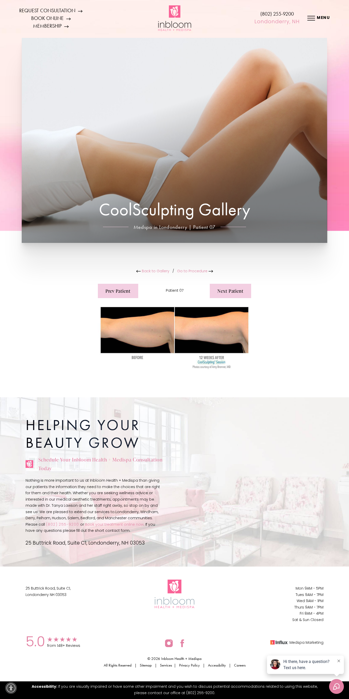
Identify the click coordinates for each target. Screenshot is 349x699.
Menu (323, 18)
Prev (118, 291)
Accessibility (217, 665)
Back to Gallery (155, 271)
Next (230, 291)
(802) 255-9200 (277, 13)
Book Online (47, 18)
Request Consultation (47, 10)
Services (166, 665)
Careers (240, 665)
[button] (11, 688)
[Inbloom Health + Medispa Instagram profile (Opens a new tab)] (169, 643)
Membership (47, 25)
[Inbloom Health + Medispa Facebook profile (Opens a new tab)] (182, 643)
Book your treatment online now (114, 525)
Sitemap (146, 665)
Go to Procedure (192, 271)
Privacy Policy (189, 665)
